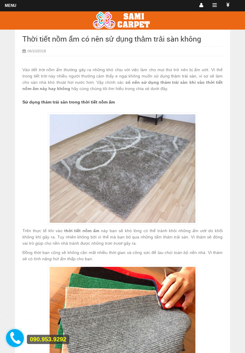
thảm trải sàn (183, 76)
